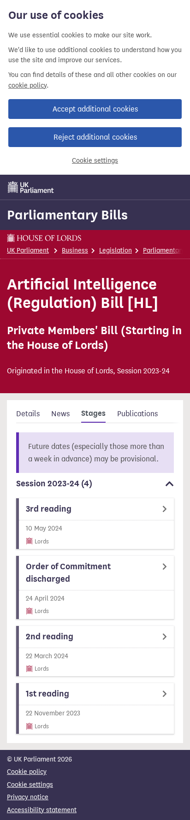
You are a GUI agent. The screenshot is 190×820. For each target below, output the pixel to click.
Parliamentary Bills (67, 214)
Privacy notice (27, 797)
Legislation (115, 250)
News (60, 413)
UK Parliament (28, 250)
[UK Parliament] (31, 187)
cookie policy (27, 85)
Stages (93, 413)
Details (28, 413)
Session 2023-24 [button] (54, 483)
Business (75, 250)
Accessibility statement (42, 810)
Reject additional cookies (95, 137)
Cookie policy (27, 772)
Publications (137, 413)
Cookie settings (95, 161)
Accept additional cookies (95, 109)
